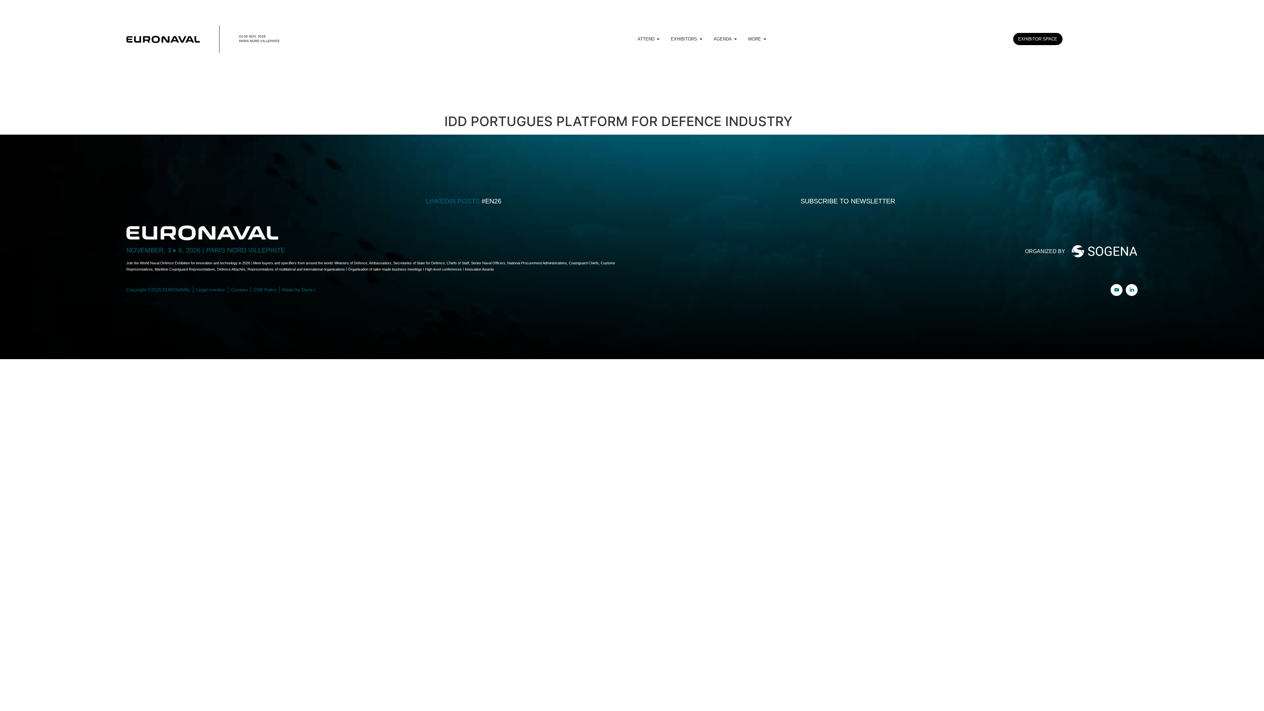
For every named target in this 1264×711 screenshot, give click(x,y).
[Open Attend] (658, 39)
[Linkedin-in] (1132, 290)
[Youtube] (1116, 290)
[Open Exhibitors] (701, 39)
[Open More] (765, 39)
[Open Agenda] (735, 39)
